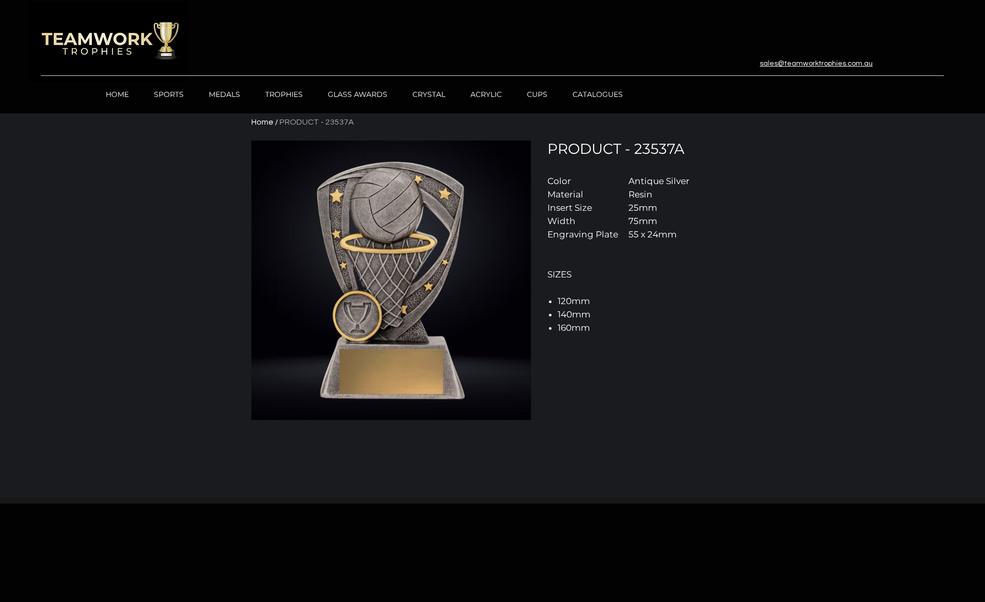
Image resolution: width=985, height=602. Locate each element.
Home (262, 122)
